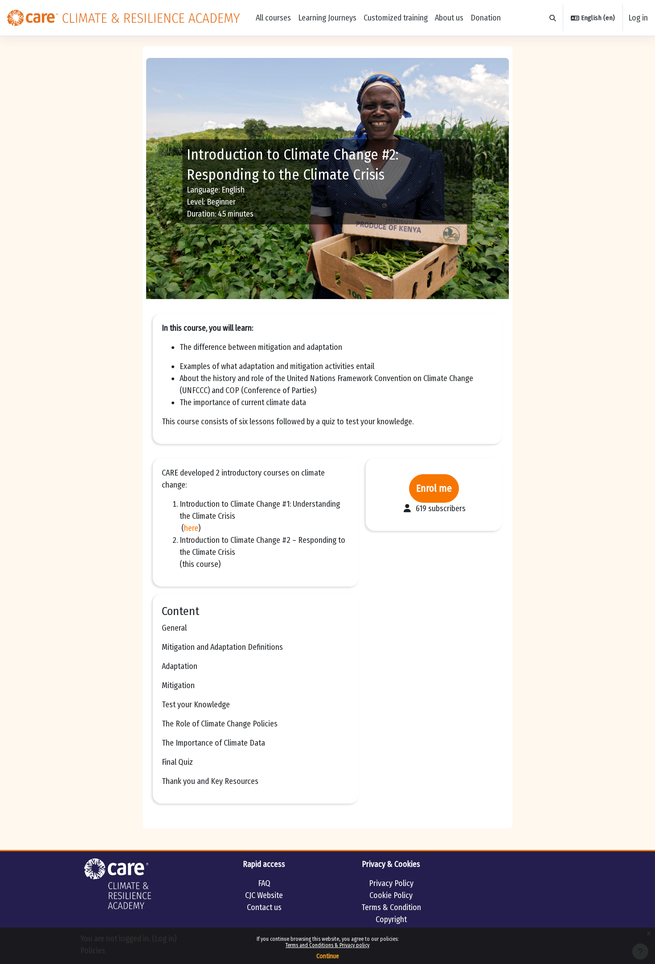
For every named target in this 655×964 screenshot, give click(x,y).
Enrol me (434, 488)
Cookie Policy (391, 895)
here (191, 528)
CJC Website (264, 895)
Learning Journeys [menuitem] (327, 18)
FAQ (264, 883)
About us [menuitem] (449, 18)
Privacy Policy (391, 883)
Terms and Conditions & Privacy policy (327, 945)
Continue (327, 956)
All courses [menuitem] (273, 18)
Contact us (264, 907)
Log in (638, 18)
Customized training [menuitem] (396, 18)
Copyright (391, 919)
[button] (553, 18)
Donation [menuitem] (486, 18)
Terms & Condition (391, 907)
